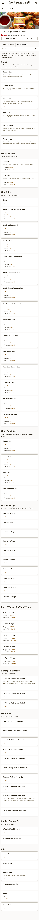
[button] (19, 76)
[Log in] (36, 3)
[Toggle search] (36, 49)
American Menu (22, 45)
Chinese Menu (8, 45)
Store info (11, 38)
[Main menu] (3, 3)
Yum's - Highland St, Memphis (19, 2)
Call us (29, 38)
